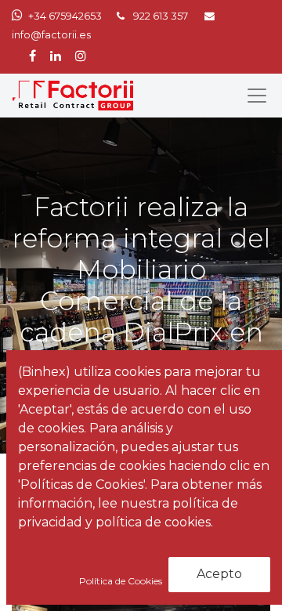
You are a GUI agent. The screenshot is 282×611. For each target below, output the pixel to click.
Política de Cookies (121, 581)
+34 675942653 (65, 16)
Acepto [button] (219, 573)
